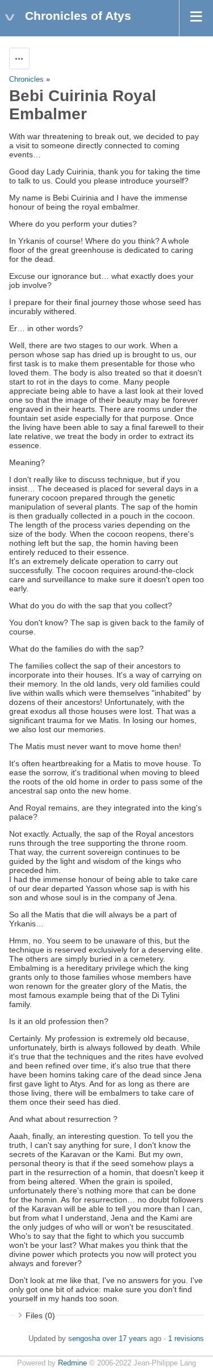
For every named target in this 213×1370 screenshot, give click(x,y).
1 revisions (186, 1339)
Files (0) (40, 1315)
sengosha (84, 1339)
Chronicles (26, 79)
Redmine (72, 1363)
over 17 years (124, 1339)
